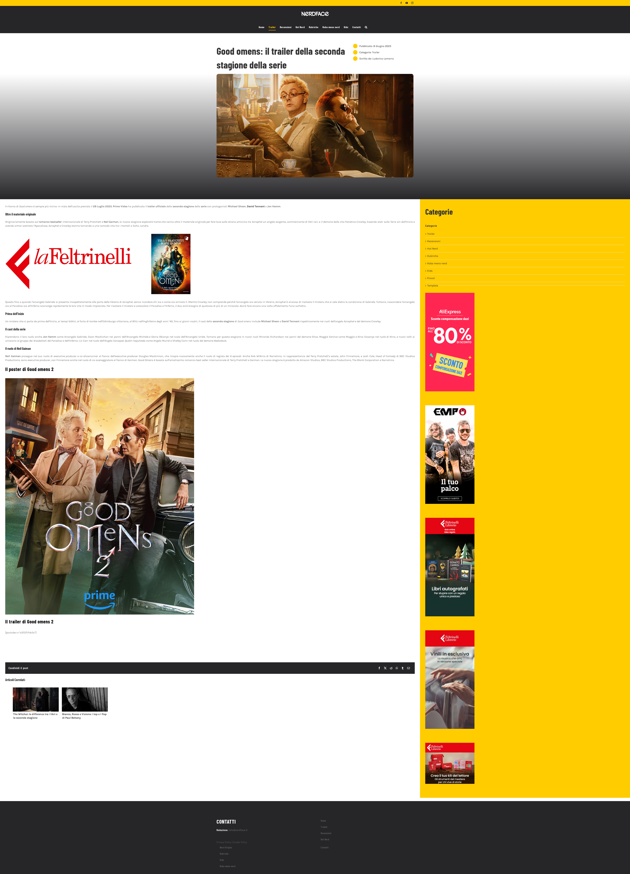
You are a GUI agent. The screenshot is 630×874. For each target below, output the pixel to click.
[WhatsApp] (397, 668)
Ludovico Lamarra (383, 58)
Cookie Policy (240, 842)
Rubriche (432, 256)
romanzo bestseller (50, 221)
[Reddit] (391, 668)
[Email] (408, 668)
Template (432, 285)
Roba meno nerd (437, 263)
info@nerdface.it (238, 829)
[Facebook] (379, 668)
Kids (429, 270)
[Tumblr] (403, 668)
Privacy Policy (224, 842)
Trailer (375, 52)
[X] (385, 668)
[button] (366, 27)
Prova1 (431, 278)
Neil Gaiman (111, 221)
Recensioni (434, 241)
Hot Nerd (432, 248)
